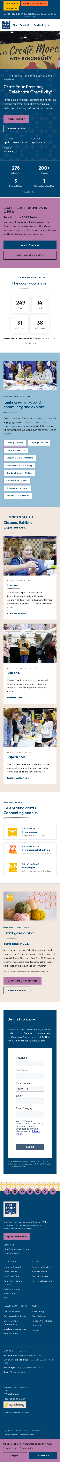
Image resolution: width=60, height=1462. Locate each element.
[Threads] (45, 1191)
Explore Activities (18, 777)
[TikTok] (30, 1191)
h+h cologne (11, 8)
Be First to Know (16, 128)
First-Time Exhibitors (42, 1280)
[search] (48, 25)
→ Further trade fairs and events (16, 1412)
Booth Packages (40, 1276)
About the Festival (12, 1267)
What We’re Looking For (30, 255)
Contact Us (8, 1244)
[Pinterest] (37, 1191)
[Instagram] (7, 1191)
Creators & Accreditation (15, 1328)
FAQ (5, 1298)
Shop (14, 1372)
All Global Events (17, 990)
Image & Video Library (42, 1320)
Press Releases (39, 1316)
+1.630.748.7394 (11, 1253)
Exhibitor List (16, 697)
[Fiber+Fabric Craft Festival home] (11, 1209)
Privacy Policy (22, 1431)
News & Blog (38, 1311)
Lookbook (37, 1325)
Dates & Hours (10, 1271)
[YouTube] (22, 1191)
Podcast (36, 1330)
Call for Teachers (11, 1311)
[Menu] (55, 25)
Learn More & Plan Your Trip (22, 980)
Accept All (43, 1455)
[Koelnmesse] (11, 1392)
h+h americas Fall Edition (34, 3)
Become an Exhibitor (42, 1267)
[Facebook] (15, 1191)
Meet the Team (10, 1333)
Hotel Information (12, 1288)
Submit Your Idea (30, 244)
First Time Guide (11, 1276)
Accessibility (9, 1293)
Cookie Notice (36, 1431)
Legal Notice (8, 1431)
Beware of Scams (27, 1434)
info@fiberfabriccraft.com (16, 1249)
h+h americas (12, 3)
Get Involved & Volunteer (15, 1316)
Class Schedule (16, 613)
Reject (14, 1455)
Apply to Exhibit (16, 118)
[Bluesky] (53, 1191)
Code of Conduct (10, 1434)
